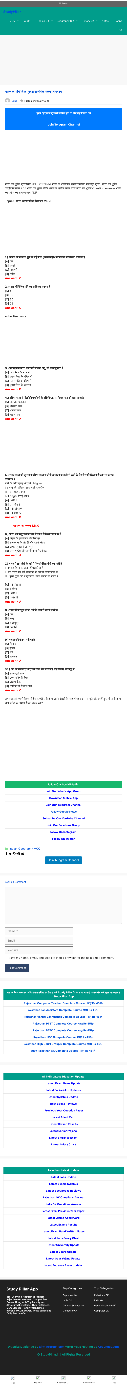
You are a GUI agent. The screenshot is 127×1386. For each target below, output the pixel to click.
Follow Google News (63, 811)
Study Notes (89, 1382)
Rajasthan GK (70, 1295)
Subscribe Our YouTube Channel (63, 818)
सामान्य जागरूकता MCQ (26, 525)
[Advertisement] (63, 60)
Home (12, 1383)
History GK (88, 21)
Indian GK (43, 21)
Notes (105, 21)
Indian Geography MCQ (24, 848)
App (114, 1382)
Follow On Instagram (63, 832)
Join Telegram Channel (63, 124)
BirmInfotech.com (51, 1346)
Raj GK (26, 21)
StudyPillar (12, 12)
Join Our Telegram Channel (63, 804)
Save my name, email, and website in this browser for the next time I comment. (61, 957)
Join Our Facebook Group (63, 825)
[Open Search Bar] (121, 30)
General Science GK (73, 1305)
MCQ (12, 21)
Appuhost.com (108, 1346)
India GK (67, 1300)
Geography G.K (65, 21)
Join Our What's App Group (63, 791)
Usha (14, 100)
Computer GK (70, 1310)
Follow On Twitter (63, 838)
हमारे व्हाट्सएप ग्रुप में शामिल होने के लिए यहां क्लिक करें (63, 113)
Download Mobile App (63, 798)
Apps (119, 21)
